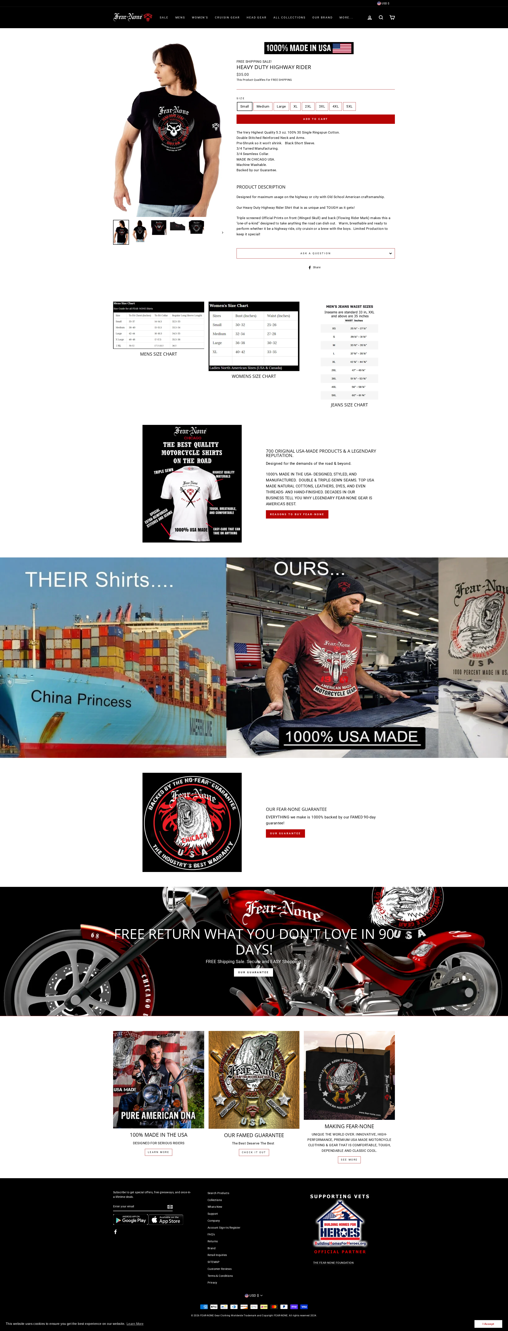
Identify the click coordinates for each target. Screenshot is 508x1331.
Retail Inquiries (217, 1255)
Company (214, 1220)
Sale (164, 17)
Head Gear (257, 17)
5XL (349, 106)
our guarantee (285, 833)
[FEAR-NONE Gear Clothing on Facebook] (115, 1231)
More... (347, 17)
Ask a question (315, 253)
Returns (213, 1241)
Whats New (215, 1207)
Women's (200, 17)
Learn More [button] (135, 1323)
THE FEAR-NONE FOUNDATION (333, 1263)
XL (295, 106)
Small (244, 106)
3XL (322, 106)
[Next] (220, 232)
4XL (336, 106)
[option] (168, 129)
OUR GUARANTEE (253, 972)
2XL (308, 106)
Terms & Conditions (220, 1276)
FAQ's (211, 1234)
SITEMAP (214, 1262)
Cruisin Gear (227, 17)
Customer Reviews (220, 1269)
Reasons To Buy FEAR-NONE (297, 514)
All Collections (289, 17)
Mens (180, 17)
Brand (212, 1248)
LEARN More (158, 1152)
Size (241, 98)
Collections (215, 1200)
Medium (263, 106)
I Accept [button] (488, 1323)
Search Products (218, 1193)
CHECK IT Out (254, 1152)
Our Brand (322, 17)
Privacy (212, 1282)
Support (213, 1214)
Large (281, 106)
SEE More (349, 1159)
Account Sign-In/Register (224, 1227)
